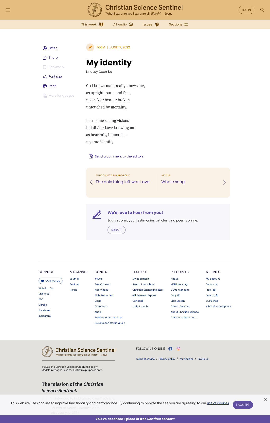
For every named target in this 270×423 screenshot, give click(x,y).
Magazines (78, 272)
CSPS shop (212, 301)
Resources (180, 272)
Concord (137, 301)
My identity (109, 63)
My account (213, 279)
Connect (46, 272)
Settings (213, 272)
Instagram (45, 316)
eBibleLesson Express (144, 295)
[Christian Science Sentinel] (135, 10)
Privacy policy (167, 359)
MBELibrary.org (179, 284)
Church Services (180, 306)
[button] (91, 182)
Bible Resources (104, 295)
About (174, 279)
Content (102, 272)
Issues (98, 279)
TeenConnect (102, 284)
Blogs (98, 301)
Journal (74, 279)
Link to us (44, 294)
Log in (246, 10)
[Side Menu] (8, 10)
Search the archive (143, 284)
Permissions (186, 359)
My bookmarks (140, 279)
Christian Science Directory (147, 290)
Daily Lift (175, 295)
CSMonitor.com (180, 290)
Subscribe (211, 284)
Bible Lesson (178, 301)
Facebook (44, 310)
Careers (43, 305)
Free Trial (211, 290)
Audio (98, 312)
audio (110, 323)
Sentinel (74, 284)
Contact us (52, 280)
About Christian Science (185, 312)
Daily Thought (140, 306)
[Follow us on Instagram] (178, 348)
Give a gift (212, 295)
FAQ (41, 299)
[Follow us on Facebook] (170, 348)
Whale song (173, 182)
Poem (100, 47)
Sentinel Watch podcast (109, 317)
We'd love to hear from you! (135, 212)
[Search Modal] (262, 10)
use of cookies (218, 403)
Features (139, 272)
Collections (101, 306)
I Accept (243, 404)
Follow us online (150, 348)
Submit (116, 230)
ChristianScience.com (183, 317)
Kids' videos (101, 290)
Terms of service (145, 359)
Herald (73, 290)
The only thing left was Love (122, 182)
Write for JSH (46, 288)
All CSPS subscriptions (218, 306)
